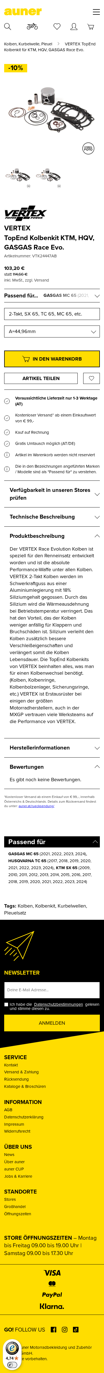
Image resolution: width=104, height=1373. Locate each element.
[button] (15, 115)
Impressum (14, 1124)
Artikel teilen (41, 378)
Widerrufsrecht (17, 1131)
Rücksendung (16, 1079)
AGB (8, 1110)
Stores (10, 1199)
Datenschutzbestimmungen (58, 1004)
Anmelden (52, 1023)
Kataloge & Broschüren (25, 1086)
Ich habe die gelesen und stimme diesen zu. (54, 1006)
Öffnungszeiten (17, 1214)
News (9, 1155)
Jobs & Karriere (18, 1176)
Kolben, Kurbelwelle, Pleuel (28, 44)
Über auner (14, 1162)
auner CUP (14, 1169)
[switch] (12, 1365)
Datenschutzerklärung (24, 1117)
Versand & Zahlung (21, 1072)
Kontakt (11, 1065)
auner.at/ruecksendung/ (36, 805)
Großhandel (15, 1207)
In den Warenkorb (57, 359)
